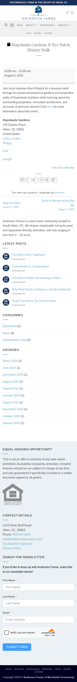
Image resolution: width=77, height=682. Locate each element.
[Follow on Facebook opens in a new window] (67, 13)
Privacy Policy (12, 548)
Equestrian (9, 326)
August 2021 (11, 402)
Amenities (63, 24)
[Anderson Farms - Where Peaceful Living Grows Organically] (38, 13)
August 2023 (11, 381)
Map (8, 143)
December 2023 (13, 374)
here (50, 106)
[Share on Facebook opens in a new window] (29, 180)
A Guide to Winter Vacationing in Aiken (36, 277)
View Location (12, 138)
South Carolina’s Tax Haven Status (34, 300)
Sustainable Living (14, 339)
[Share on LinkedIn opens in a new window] (55, 180)
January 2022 (11, 395)
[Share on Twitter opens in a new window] (35, 180)
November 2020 (13, 409)
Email (6, 612)
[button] (12, 25)
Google (7, 159)
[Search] (6, 24)
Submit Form (16, 647)
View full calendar (63, 167)
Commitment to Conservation (30, 266)
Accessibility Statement (17, 543)
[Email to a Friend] (42, 180)
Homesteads (46, 24)
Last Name (9, 596)
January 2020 (11, 423)
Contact (48, 32)
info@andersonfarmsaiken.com (22, 539)
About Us (30, 24)
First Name (9, 580)
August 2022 (11, 388)
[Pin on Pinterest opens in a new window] (48, 180)
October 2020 (11, 416)
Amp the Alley (11, 205)
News (29, 32)
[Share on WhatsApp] (22, 180)
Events (37, 32)
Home (20, 24)
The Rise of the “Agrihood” (28, 254)
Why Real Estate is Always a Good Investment (41, 289)
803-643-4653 (21, 534)
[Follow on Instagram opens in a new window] (72, 13)
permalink (60, 192)
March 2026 (10, 360)
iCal (5, 150)
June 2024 (9, 367)
